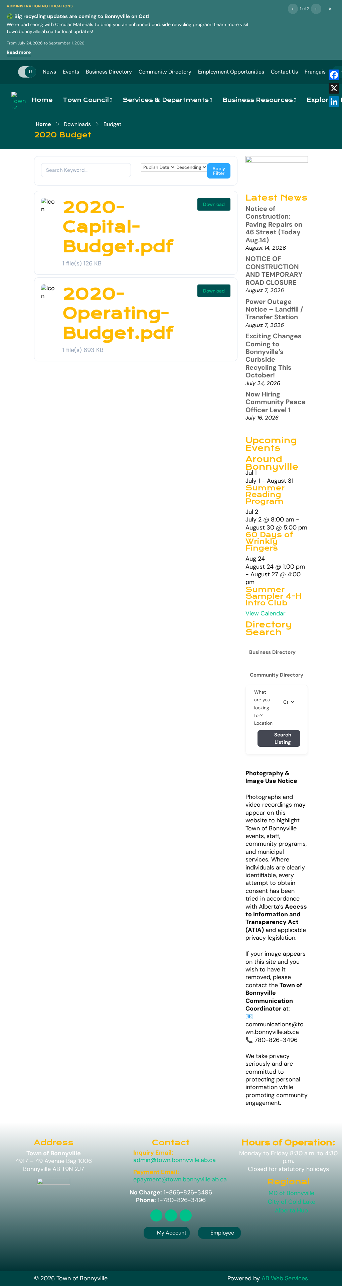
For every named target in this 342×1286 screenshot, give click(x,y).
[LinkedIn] (334, 101)
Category (290, 702)
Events (71, 71)
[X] (334, 88)
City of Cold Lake (291, 1202)
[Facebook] (334, 75)
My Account (171, 1232)
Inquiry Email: (153, 1153)
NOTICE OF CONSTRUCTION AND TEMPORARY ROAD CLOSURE (274, 270)
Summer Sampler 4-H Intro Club (273, 596)
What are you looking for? (262, 703)
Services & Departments (166, 100)
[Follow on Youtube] (186, 1215)
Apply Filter (218, 170)
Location (263, 723)
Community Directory (165, 71)
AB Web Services (285, 1278)
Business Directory (109, 71)
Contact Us (284, 71)
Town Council (86, 100)
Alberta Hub (291, 1210)
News (49, 71)
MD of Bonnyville (291, 1193)
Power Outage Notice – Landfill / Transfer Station (274, 309)
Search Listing (282, 738)
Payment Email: (156, 1172)
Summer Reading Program (265, 495)
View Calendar (265, 613)
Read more (19, 52)
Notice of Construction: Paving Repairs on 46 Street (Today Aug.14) (273, 224)
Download (214, 204)
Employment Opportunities (231, 71)
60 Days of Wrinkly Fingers (269, 542)
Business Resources (257, 100)
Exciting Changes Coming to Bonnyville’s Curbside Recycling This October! (273, 355)
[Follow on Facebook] (171, 1215)
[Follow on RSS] (156, 1215)
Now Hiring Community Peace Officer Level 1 (275, 402)
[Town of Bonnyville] (18, 100)
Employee (219, 1232)
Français (315, 71)
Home (42, 100)
